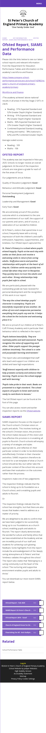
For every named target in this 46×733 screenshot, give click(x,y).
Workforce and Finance (13, 92)
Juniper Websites (30, 668)
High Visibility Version (23, 671)
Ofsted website (33, 411)
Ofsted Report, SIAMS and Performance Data (20, 39)
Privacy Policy (16, 679)
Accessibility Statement (23, 673)
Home (4, 38)
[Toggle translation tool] (11, 3)
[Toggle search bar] (5, 3)
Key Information (20, 38)
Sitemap (23, 676)
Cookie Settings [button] (28, 679)
